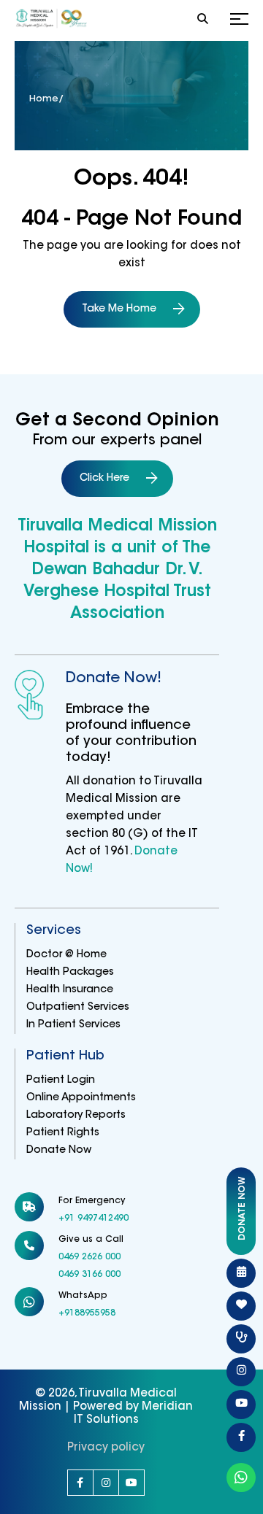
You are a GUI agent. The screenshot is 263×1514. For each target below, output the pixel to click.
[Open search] (202, 20)
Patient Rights (62, 1133)
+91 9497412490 (93, 1218)
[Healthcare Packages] (241, 1306)
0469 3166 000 (89, 1274)
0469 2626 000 (89, 1257)
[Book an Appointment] (241, 1273)
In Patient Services (73, 1025)
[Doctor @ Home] (241, 1338)
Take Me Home (119, 309)
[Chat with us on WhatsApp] (241, 1477)
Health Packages (70, 973)
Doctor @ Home (66, 955)
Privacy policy (106, 1447)
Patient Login (60, 1080)
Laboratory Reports (76, 1116)
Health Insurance (69, 990)
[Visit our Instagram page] (106, 1482)
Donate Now (58, 1151)
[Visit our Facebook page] (80, 1482)
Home (43, 99)
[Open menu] (239, 20)
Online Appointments (81, 1098)
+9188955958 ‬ (88, 1313)
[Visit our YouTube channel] (131, 1482)
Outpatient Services (77, 1008)
